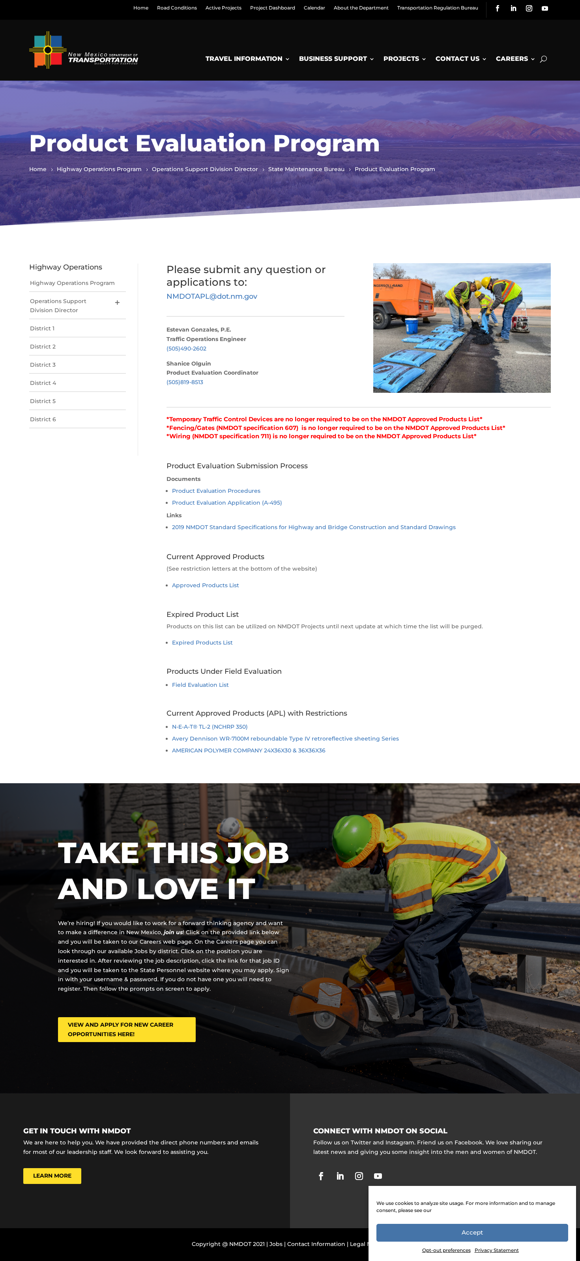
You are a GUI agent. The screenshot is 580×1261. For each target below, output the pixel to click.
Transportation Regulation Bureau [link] (437, 8)
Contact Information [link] (316, 1244)
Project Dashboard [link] (272, 8)
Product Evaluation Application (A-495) (227, 502)
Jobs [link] (276, 1244)
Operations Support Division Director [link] (58, 306)
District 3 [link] (43, 364)
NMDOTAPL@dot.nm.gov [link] (212, 296)
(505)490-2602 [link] (186, 348)
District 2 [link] (43, 346)
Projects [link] (401, 58)
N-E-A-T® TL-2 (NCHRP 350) (210, 726)
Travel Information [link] (244, 58)
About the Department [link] (361, 8)
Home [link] (140, 8)
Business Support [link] (333, 58)
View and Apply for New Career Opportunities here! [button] (120, 1029)
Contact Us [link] (457, 58)
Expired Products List (202, 642)
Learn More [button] (52, 1175)
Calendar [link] (314, 8)
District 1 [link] (42, 328)
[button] (117, 302)
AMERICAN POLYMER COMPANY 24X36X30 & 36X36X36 (249, 750)
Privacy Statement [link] (497, 1250)
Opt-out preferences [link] (446, 1250)
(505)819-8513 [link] (185, 382)
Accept (472, 1232)
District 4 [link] (43, 382)
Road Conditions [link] (177, 8)
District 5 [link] (43, 401)
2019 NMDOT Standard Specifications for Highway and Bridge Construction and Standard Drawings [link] (314, 527)
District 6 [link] (43, 419)
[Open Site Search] (543, 59)
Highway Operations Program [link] (72, 283)
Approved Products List (205, 585)
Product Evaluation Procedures (216, 490)
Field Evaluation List (200, 684)
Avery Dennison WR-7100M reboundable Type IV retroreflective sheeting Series (285, 738)
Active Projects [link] (223, 8)
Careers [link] (512, 58)
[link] (497, 8)
